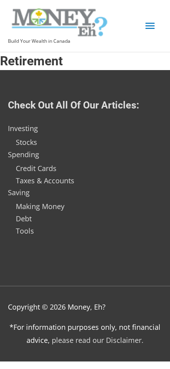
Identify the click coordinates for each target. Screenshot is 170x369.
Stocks (26, 142)
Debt (24, 218)
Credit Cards (36, 168)
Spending (23, 154)
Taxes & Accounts (45, 180)
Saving (19, 192)
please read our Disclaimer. (98, 340)
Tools (25, 231)
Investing (23, 128)
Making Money (40, 206)
